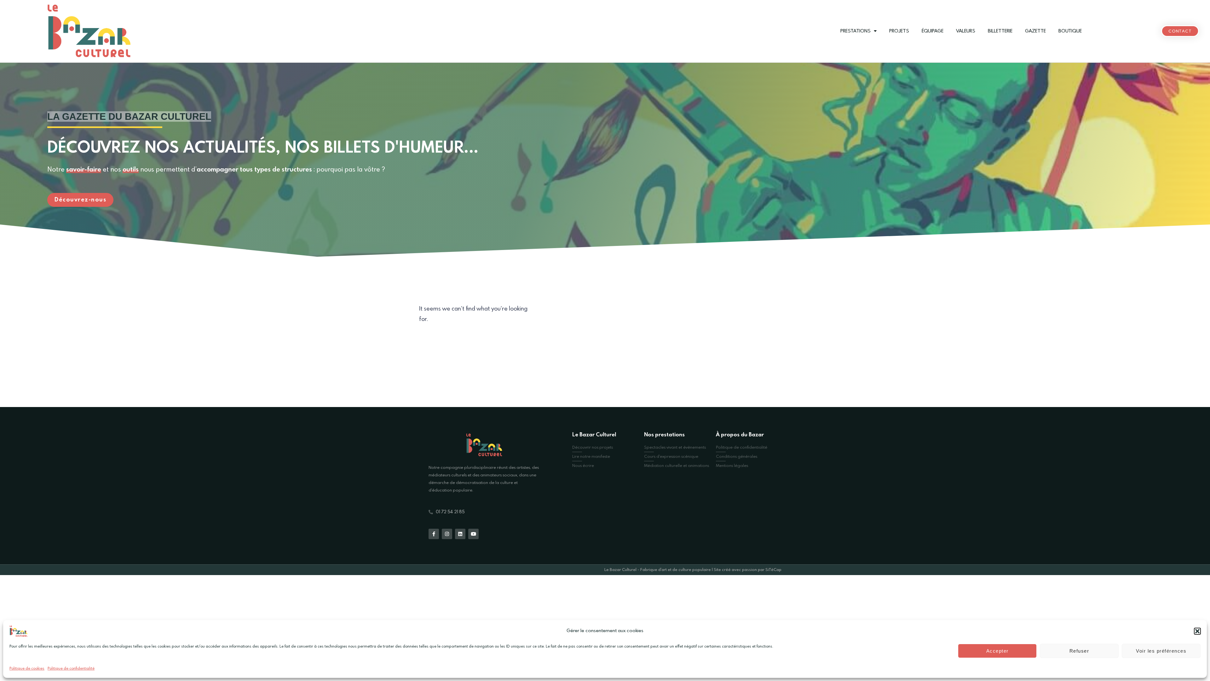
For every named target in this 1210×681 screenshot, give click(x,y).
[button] (1197, 631)
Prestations (855, 31)
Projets (899, 31)
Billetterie (1000, 31)
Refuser (1079, 651)
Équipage (932, 31)
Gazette (1035, 31)
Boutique (1070, 31)
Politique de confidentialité (71, 669)
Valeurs (965, 31)
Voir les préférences (1161, 651)
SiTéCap (773, 570)
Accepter (997, 651)
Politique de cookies (26, 669)
